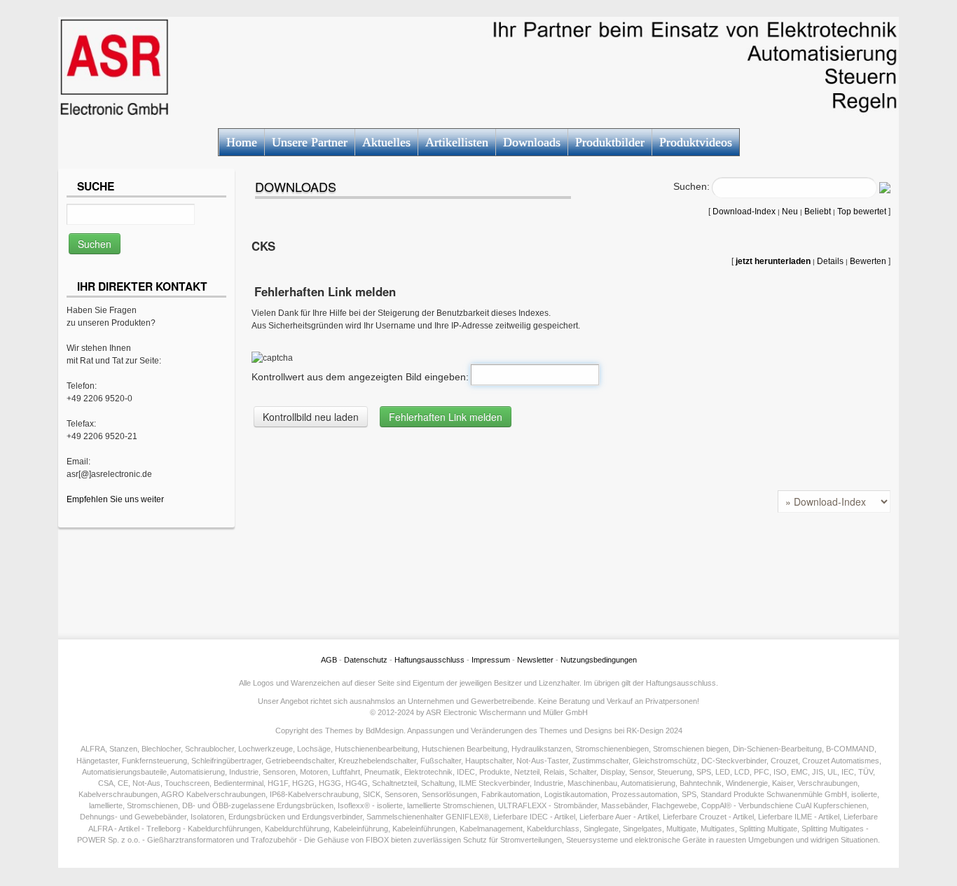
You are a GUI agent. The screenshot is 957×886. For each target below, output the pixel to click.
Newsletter (535, 660)
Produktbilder (610, 142)
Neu (790, 211)
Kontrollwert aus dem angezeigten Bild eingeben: (360, 376)
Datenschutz (365, 660)
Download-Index (744, 211)
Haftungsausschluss (429, 660)
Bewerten (868, 261)
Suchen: (691, 186)
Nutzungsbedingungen (598, 660)
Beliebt (817, 211)
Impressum (490, 660)
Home (241, 142)
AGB (329, 660)
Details (830, 261)
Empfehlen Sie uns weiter (115, 499)
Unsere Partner (309, 142)
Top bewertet (861, 211)
